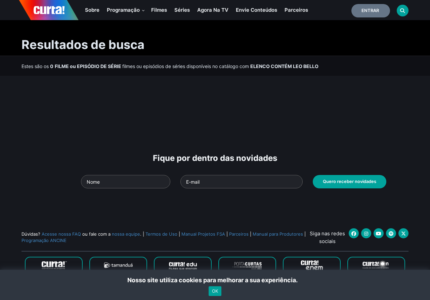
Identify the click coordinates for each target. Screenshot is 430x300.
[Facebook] (354, 233)
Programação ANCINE (44, 240)
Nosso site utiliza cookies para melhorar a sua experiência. (215, 280)
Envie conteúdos (256, 10)
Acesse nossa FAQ (61, 234)
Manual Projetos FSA (203, 234)
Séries (182, 10)
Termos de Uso (161, 234)
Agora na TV (212, 10)
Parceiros (296, 10)
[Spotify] (391, 233)
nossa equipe (126, 234)
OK (215, 291)
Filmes (159, 10)
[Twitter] (403, 233)
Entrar (370, 10)
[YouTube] (379, 233)
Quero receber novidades (349, 181)
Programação (124, 10)
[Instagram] (366, 233)
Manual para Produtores (278, 234)
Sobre (92, 10)
